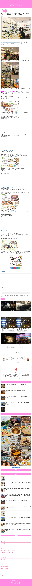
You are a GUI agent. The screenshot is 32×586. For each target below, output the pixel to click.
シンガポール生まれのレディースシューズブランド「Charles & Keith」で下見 (16, 45)
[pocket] (15, 268)
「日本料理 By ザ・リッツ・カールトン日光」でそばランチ (15, 390)
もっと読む (16, 352)
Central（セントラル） (20, 112)
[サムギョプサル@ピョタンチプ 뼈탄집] (16, 421)
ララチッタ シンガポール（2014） (14, 92)
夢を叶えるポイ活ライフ (16, 582)
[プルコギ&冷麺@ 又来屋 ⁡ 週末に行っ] (26, 421)
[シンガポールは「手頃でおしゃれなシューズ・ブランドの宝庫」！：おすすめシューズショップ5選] (17, 268)
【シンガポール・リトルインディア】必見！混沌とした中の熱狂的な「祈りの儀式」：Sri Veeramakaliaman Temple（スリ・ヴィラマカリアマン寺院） (18, 495)
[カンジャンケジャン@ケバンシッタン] (26, 441)
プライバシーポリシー (17, 580)
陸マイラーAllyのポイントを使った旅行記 (16, 583)
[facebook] (13, 268)
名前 (2, 287)
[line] (19, 268)
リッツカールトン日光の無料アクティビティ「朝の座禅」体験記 (16, 396)
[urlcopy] (21, 268)
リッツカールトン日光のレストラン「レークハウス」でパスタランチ (17, 384)
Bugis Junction (21, 113)
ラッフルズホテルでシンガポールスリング (8, 344)
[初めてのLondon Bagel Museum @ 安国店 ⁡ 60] (16, 451)
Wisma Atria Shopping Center (22, 211)
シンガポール (3, 271)
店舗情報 (15, 156)
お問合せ (13, 580)
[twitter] (11, 268)
